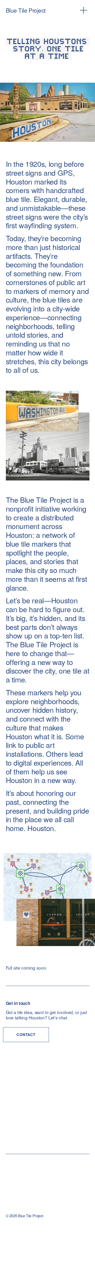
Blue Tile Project (26, 10)
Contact (25, 1034)
